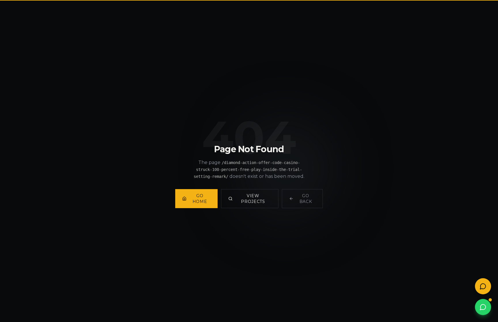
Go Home (200, 198)
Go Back (305, 198)
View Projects (253, 198)
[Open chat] (483, 286)
